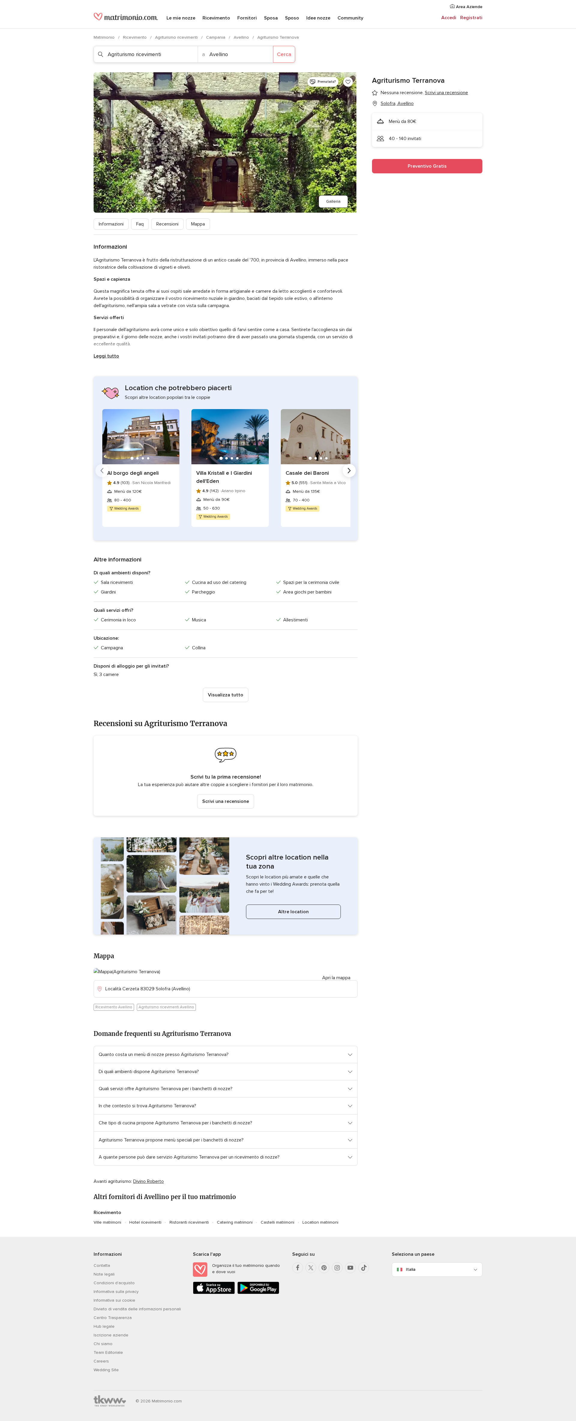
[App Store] (214, 1292)
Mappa (198, 224)
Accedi (448, 18)
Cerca (284, 54)
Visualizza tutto (225, 695)
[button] (226, 776)
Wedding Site (106, 1369)
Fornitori (247, 18)
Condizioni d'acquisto (114, 1282)
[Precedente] (102, 470)
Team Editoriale (108, 1352)
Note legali (104, 1274)
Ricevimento (216, 18)
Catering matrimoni (235, 1222)
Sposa (271, 18)
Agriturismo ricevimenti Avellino (166, 1007)
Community (350, 18)
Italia (411, 1269)
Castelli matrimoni (277, 1222)
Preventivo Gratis (427, 166)
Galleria (333, 201)
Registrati (471, 18)
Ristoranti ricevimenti (189, 1222)
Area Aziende (468, 6)
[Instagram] (337, 1267)
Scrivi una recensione (225, 801)
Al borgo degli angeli (133, 473)
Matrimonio (105, 37)
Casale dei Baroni (307, 473)
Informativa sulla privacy (116, 1291)
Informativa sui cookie (114, 1300)
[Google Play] (258, 1292)
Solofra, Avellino (397, 103)
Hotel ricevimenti (145, 1222)
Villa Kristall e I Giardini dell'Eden (224, 477)
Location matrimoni (320, 1222)
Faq (140, 224)
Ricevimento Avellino (113, 1007)
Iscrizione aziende (111, 1335)
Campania (216, 37)
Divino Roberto (148, 1181)
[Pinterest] (324, 1267)
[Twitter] (310, 1267)
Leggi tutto (106, 356)
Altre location (293, 912)
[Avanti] (349, 470)
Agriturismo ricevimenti (177, 37)
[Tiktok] (363, 1267)
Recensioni (167, 224)
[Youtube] (350, 1267)
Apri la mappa (336, 978)
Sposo (292, 18)
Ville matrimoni (107, 1222)
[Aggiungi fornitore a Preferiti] (348, 82)
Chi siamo (103, 1343)
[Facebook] (297, 1267)
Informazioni (111, 224)
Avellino (242, 37)
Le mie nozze (180, 18)
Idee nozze (318, 18)
